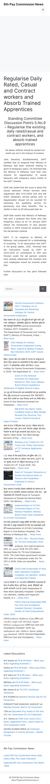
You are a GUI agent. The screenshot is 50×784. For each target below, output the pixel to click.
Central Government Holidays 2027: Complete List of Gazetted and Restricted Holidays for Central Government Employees (24, 309)
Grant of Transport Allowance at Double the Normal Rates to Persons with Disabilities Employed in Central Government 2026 (25, 478)
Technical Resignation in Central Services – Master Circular (23, 732)
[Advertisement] (25, 41)
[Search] (42, 289)
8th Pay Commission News (23, 4)
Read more (9, 338)
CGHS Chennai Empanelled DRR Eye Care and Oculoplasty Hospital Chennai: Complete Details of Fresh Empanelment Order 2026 (25, 608)
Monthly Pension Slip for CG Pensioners (23, 707)
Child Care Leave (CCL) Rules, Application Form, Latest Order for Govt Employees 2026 (23, 721)
